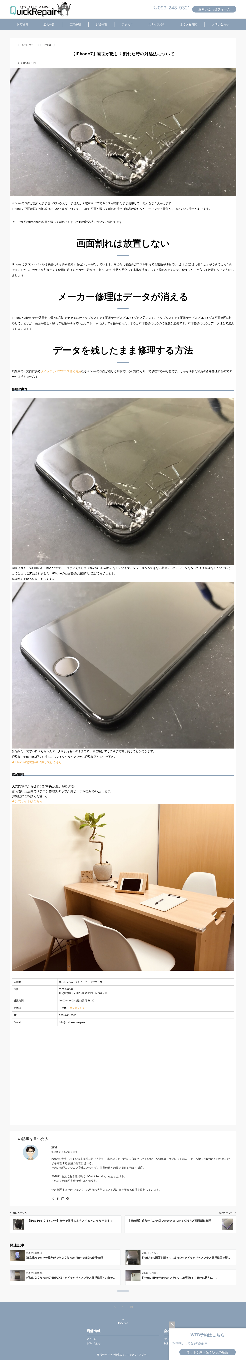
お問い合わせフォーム (214, 9)
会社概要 (168, 1339)
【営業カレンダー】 (78, 1007)
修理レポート (29, 44)
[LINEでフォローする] (67, 1198)
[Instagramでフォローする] (62, 1198)
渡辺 (54, 1147)
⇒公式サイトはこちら (27, 801)
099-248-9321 (174, 8)
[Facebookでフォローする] (57, 1198)
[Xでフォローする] (115, 1307)
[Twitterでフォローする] (52, 1198)
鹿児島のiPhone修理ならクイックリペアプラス (123, 1354)
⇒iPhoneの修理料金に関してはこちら (37, 762)
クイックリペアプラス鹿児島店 (61, 371)
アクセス (91, 1339)
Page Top (123, 1323)
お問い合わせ (94, 1343)
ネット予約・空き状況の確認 (207, 1352)
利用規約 (168, 1343)
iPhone (47, 44)
